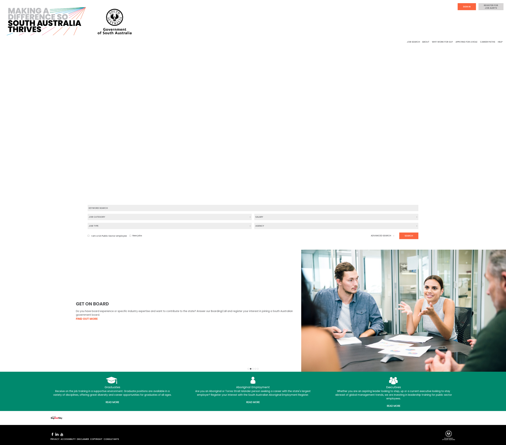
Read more (253, 402)
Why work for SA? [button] (442, 41)
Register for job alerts (491, 6)
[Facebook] (52, 434)
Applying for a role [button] (467, 41)
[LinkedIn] (57, 434)
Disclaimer (83, 439)
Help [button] (500, 41)
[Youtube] (62, 434)
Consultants (111, 439)
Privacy (54, 439)
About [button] (426, 41)
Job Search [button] (413, 41)
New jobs (137, 235)
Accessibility (68, 439)
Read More (112, 402)
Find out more (87, 319)
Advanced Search (381, 235)
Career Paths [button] (488, 41)
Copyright (96, 439)
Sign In (467, 6)
